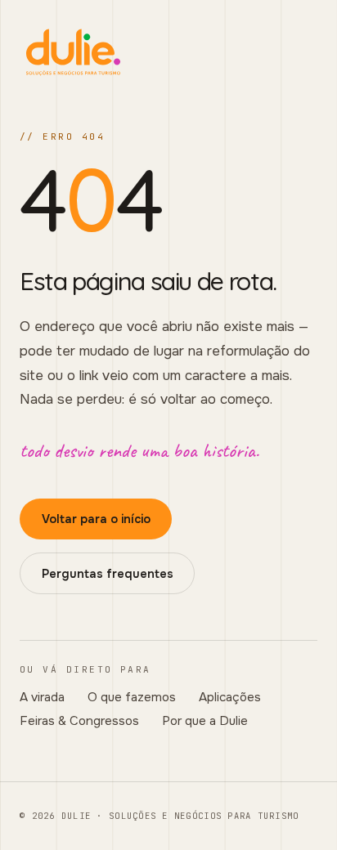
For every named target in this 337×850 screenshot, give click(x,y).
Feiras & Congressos (79, 721)
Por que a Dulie (205, 721)
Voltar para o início (96, 519)
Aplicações (230, 697)
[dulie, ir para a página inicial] (168, 52)
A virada (42, 697)
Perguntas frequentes (107, 573)
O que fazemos (132, 697)
